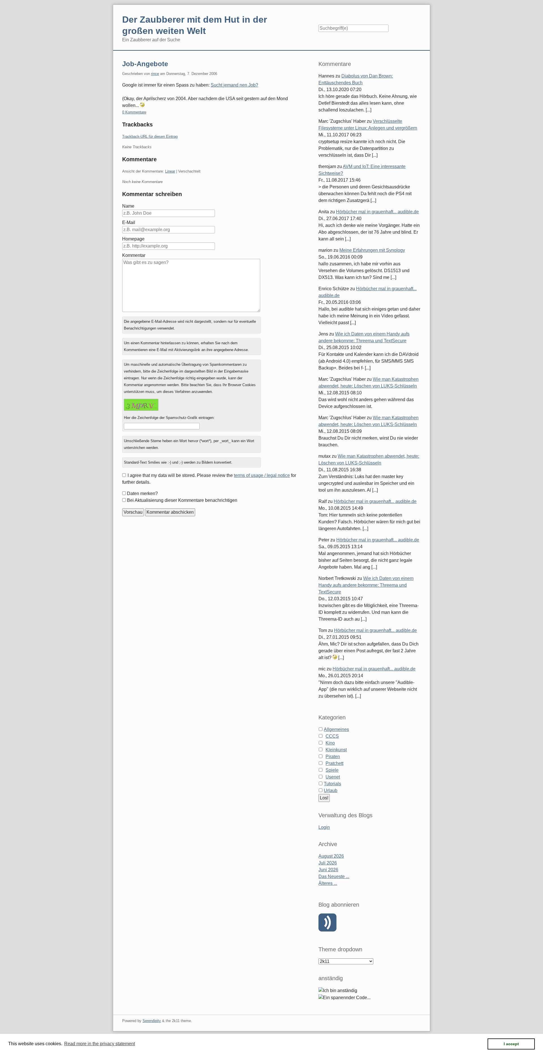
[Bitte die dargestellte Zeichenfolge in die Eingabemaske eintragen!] (141, 405)
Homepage (133, 238)
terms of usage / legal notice (262, 475)
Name (128, 206)
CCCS (332, 736)
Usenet (333, 777)
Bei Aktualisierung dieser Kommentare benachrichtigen (182, 500)
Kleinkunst (336, 749)
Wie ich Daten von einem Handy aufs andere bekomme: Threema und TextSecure (365, 585)
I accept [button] (511, 1044)
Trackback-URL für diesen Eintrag (150, 136)
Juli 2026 (327, 863)
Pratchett (334, 763)
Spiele (332, 770)
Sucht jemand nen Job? (234, 85)
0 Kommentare (134, 112)
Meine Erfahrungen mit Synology (372, 250)
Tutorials (332, 783)
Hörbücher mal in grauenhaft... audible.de (377, 211)
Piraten (333, 756)
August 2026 (331, 856)
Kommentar (133, 255)
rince (155, 74)
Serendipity (152, 1021)
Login (324, 827)
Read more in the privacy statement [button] (99, 1043)
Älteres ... (327, 883)
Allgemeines (336, 729)
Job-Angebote (145, 64)
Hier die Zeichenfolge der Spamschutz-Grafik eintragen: (169, 418)
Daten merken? (142, 493)
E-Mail (128, 222)
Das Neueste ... (333, 876)
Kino (330, 743)
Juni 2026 (328, 869)
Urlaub (330, 790)
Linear (170, 171)
